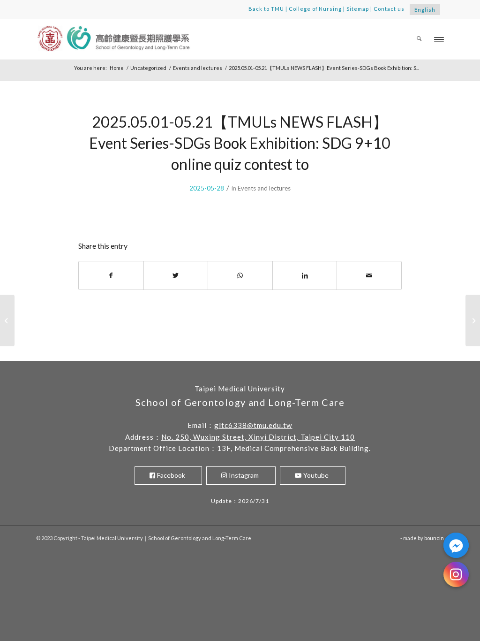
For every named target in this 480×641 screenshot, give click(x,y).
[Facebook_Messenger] (456, 545)
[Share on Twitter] (176, 275)
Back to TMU (266, 9)
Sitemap (357, 9)
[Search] (419, 39)
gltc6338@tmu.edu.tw (253, 425)
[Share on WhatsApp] (240, 275)
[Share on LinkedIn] (305, 275)
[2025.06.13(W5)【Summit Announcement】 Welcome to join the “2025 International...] (7, 320)
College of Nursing (315, 9)
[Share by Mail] (369, 275)
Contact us (389, 9)
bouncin (434, 538)
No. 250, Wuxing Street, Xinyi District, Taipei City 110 (258, 437)
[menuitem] (419, 39)
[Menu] (439, 39)
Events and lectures (264, 188)
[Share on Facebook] (111, 275)
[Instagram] (456, 574)
